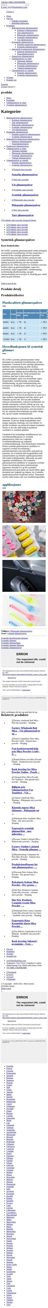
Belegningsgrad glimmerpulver (25, 28)
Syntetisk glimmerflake (10, 643)
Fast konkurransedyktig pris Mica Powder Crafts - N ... (26, 751)
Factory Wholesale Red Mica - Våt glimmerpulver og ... (26, 731)
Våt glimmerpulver (25, 40)
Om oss (9, 18)
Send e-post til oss (8, 283)
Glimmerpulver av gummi (22, 70)
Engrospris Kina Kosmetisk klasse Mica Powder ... (24, 923)
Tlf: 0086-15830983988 (16, 968)
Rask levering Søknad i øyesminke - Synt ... (24, 942)
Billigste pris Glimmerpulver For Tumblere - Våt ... (22, 790)
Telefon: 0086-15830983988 (13, 2)
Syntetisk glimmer (8, 640)
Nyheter (9, 77)
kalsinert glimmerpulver (27, 52)
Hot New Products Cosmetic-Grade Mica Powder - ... (23, 903)
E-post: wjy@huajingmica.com (14, 7)
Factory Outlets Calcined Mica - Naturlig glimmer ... (26, 848)
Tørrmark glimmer (25, 61)
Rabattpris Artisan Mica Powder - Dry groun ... (25, 883)
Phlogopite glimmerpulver (28, 35)
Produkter (10, 26)
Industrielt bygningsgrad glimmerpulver (28, 49)
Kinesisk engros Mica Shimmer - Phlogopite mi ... (25, 810)
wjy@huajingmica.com (16, 961)
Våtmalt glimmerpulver (27, 68)
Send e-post (6, 988)
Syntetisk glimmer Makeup (12, 645)
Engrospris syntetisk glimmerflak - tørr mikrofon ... (23, 831)
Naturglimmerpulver (25, 54)
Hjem (8, 16)
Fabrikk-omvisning (20, 21)
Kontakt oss (11, 80)
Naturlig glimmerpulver (27, 73)
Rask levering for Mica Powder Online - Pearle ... (26, 771)
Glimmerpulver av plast (21, 59)
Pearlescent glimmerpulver (23, 56)
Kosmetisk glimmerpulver (22, 42)
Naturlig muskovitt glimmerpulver (31, 44)
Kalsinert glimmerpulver (27, 30)
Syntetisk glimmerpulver (27, 37)
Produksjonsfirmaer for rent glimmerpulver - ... (25, 866)
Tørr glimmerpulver (25, 33)
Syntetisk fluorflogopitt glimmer (14, 638)
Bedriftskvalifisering (20, 23)
